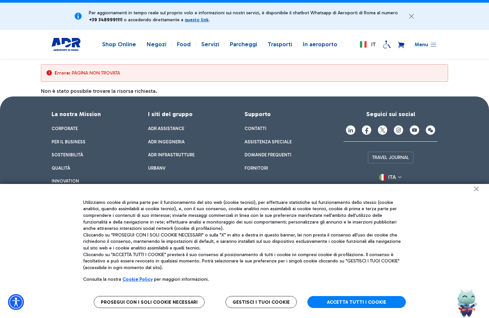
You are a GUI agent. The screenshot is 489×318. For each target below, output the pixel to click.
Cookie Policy (137, 279)
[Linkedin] (350, 130)
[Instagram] (398, 130)
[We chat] (430, 130)
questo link (197, 20)
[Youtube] (414, 130)
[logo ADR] (66, 44)
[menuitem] (65, 128)
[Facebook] (366, 130)
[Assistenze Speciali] (387, 44)
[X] (382, 130)
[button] (411, 16)
